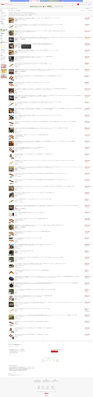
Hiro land (16, 222)
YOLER (16, 93)
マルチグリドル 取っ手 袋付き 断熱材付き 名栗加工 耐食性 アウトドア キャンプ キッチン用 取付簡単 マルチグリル (30, 147)
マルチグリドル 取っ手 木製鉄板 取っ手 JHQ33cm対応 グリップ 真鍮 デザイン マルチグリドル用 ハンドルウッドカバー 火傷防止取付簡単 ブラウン (34, 56)
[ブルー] (4, 30)
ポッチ (16, 311)
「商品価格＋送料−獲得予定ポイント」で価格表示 (13, 10)
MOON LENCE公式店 (17, 34)
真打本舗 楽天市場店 (17, 123)
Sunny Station (16, 337)
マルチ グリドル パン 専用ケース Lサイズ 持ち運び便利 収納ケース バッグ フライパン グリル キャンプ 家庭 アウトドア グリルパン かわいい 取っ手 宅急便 (35, 289)
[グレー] (2, 29)
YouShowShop (16, 138)
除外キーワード (2, 59)
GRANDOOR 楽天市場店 (17, 73)
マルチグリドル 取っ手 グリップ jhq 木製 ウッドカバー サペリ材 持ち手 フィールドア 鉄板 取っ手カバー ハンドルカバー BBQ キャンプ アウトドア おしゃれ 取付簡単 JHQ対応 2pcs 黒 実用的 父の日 (40, 88)
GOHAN (16, 280)
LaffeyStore (16, 151)
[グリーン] (3, 30)
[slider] (0, 24)
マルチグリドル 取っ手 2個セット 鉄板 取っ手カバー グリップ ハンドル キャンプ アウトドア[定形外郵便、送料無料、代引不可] (31, 218)
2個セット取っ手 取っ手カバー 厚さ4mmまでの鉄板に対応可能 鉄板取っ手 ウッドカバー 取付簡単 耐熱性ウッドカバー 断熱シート (32, 334)
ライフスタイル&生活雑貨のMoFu (18, 47)
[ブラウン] (4, 29)
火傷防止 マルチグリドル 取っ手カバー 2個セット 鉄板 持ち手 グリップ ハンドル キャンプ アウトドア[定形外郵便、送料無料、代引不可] (32, 231)
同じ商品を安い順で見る (87, 311)
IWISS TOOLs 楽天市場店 (17, 170)
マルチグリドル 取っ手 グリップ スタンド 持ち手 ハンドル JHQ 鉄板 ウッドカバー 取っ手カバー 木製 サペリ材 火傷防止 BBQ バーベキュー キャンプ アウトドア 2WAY (36, 50)
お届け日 (1, 38)
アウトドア (15, 374)
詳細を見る (30, 15)
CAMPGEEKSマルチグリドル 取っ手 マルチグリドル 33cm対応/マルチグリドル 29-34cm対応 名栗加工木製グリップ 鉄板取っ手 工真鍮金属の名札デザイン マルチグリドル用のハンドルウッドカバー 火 (41, 173)
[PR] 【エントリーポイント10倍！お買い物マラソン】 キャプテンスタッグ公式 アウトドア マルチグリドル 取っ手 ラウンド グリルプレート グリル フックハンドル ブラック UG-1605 (38, 24)
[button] (76, 4)
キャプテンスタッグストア (18, 28)
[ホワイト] (3, 29)
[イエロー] (2, 30)
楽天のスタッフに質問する (54, 351)
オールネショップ (17, 164)
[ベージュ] (5, 29)
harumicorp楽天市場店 (17, 299)
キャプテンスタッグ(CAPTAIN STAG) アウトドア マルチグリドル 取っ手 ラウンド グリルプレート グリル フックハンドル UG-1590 (32, 308)
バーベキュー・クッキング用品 (20, 374)
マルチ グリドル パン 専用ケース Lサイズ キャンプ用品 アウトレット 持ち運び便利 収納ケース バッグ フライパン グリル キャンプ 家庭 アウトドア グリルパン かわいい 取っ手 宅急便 (39, 257)
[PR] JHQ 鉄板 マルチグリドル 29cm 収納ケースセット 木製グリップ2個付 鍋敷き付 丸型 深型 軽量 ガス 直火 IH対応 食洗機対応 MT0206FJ (33, 43)
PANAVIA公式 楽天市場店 (17, 267)
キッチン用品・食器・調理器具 (11, 375)
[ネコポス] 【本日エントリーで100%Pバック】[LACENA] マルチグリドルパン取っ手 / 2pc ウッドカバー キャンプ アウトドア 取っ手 (32, 82)
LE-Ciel (16, 235)
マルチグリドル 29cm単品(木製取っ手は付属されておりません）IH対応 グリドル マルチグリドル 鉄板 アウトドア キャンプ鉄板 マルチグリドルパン (34, 244)
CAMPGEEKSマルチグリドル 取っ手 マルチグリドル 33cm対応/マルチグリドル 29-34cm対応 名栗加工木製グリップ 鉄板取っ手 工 (32, 321)
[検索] (78, 4)
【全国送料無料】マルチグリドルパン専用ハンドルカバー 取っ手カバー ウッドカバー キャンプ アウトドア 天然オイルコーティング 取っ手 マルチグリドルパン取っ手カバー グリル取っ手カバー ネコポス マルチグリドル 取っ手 (44, 160)
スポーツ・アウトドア (10, 374)
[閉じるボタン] (91, 12)
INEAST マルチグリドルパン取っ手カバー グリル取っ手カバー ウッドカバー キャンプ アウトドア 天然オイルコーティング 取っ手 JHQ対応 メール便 (34, 192)
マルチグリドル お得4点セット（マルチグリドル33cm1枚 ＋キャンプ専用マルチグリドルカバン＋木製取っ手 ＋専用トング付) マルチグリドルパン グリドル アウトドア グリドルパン (38, 115)
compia (16, 196)
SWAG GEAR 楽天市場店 (17, 60)
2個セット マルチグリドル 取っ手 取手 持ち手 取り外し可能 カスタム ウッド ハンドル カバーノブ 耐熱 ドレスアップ (30, 212)
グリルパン (21, 375)
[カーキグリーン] (6, 29)
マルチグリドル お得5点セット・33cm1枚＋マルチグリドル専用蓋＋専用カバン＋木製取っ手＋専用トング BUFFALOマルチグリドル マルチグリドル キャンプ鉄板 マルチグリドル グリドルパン (40, 263)
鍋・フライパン (17, 375)
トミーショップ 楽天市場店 (18, 176)
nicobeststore (16, 324)
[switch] (6, 42)
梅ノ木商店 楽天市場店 (17, 99)
